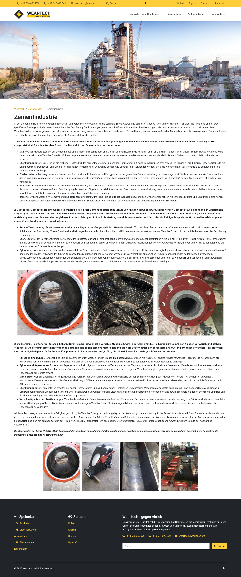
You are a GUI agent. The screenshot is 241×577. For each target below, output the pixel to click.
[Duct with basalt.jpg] (139, 466)
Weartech (19, 109)
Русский (219, 3)
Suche (221, 546)
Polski (180, 3)
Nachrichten (218, 14)
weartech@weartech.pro (87, 3)
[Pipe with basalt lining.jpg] (61, 466)
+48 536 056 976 (29, 3)
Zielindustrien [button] (195, 14)
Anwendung (174, 14)
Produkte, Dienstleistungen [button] (144, 14)
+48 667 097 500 (56, 3)
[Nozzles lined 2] (179, 466)
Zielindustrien (35, 109)
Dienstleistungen (28, 529)
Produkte (24, 523)
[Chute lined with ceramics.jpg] (100, 466)
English (192, 3)
